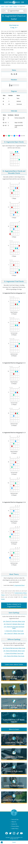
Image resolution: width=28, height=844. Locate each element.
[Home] (4, 842)
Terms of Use (14, 819)
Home (2, 6)
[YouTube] (21, 833)
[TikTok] (18, 833)
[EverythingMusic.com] (14, 2)
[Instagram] (14, 833)
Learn (6, 6)
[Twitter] (10, 833)
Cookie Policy (14, 828)
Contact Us (14, 824)
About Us (13, 822)
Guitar (10, 6)
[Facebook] (6, 833)
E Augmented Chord (18, 585)
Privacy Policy (15, 826)
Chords (15, 6)
